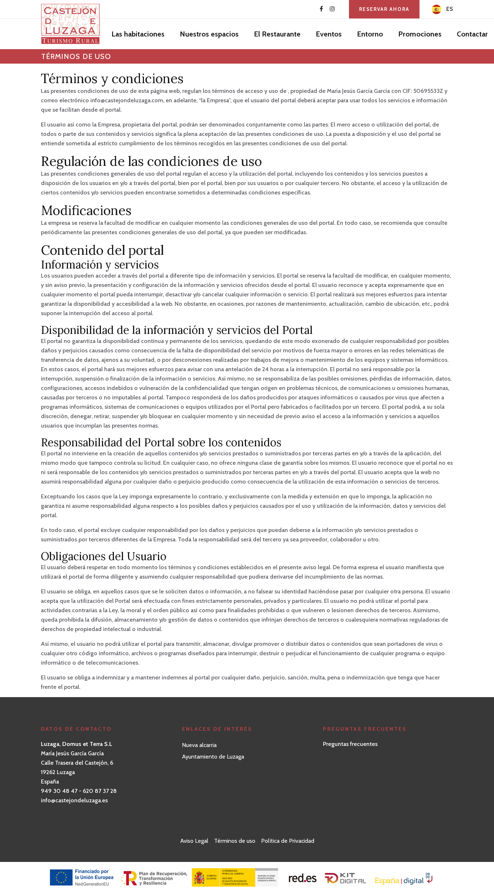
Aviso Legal (194, 840)
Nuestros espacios (209, 34)
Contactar (472, 34)
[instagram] (332, 9)
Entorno (370, 34)
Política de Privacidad (287, 840)
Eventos (329, 34)
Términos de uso (234, 840)
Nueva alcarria (199, 745)
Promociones (420, 34)
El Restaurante (277, 34)
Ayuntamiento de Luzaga (213, 756)
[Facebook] (321, 9)
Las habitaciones (138, 34)
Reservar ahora (384, 9)
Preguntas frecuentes (350, 743)
